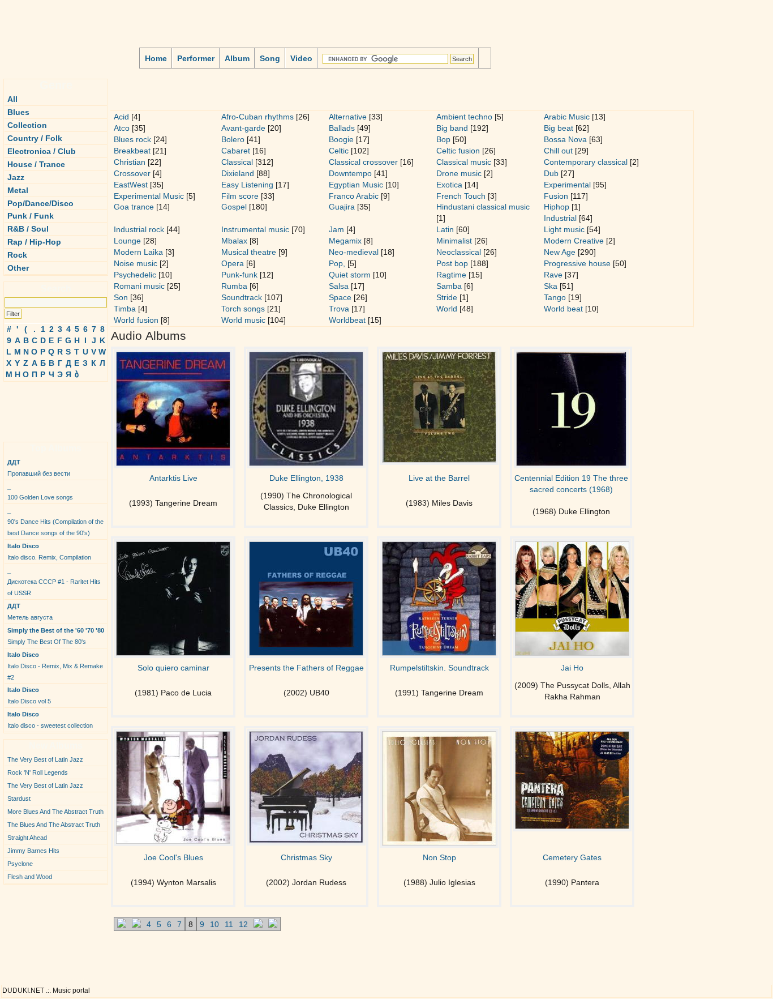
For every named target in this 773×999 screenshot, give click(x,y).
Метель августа (30, 612)
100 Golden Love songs (40, 492)
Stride (446, 297)
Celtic (339, 150)
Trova (339, 308)
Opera (232, 263)
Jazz (15, 177)
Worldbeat (347, 320)
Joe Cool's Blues (173, 857)
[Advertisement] (37, 407)
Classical (237, 161)
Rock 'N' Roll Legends (37, 772)
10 (214, 924)
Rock (17, 254)
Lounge (127, 240)
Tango (555, 297)
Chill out (558, 150)
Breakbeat (132, 150)
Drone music (459, 173)
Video (301, 58)
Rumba (234, 286)
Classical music (463, 161)
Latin (445, 229)
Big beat (558, 128)
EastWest (131, 184)
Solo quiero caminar (173, 667)
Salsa (339, 286)
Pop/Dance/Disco (40, 203)
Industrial (560, 218)
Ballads (342, 128)
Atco (122, 128)
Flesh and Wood (29, 876)
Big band (452, 128)
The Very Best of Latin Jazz (45, 759)
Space (340, 297)
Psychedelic (135, 274)
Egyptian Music (356, 184)
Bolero (232, 139)
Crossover (132, 173)
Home (156, 58)
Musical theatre (248, 252)
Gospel (234, 206)
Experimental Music (149, 195)
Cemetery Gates (572, 857)
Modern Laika (138, 252)
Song (270, 58)
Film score (240, 195)
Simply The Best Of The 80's (55, 636)
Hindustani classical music (483, 206)
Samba (449, 286)
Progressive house (577, 263)
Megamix (345, 240)
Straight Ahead (27, 837)
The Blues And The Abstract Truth (53, 824)
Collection (27, 125)
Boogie (341, 139)
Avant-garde (243, 128)
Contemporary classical (586, 161)
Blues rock (132, 139)
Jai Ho (572, 667)
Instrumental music (255, 229)
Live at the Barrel (439, 478)
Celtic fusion (458, 150)
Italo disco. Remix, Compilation (49, 552)
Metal (17, 190)
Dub (551, 173)
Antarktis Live (173, 478)
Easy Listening (247, 184)
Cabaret (235, 150)
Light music (564, 229)
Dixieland (237, 173)
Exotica (449, 184)
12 (243, 924)
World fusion (136, 320)
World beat (563, 308)
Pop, (337, 263)
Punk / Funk (30, 215)
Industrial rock (139, 229)
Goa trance (134, 206)
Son (121, 297)
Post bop (452, 263)
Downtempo (350, 173)
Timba (125, 308)
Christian (129, 161)
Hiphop (556, 206)
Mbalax (234, 240)
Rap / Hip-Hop (34, 241)
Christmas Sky (306, 857)
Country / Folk (34, 138)
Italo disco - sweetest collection (50, 720)
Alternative (348, 116)
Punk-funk (239, 274)
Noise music (135, 263)
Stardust (19, 798)
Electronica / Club (41, 151)
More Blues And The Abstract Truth (55, 811)
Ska (550, 286)
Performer (195, 58)
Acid (121, 116)
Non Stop (439, 857)
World (446, 308)
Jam (336, 229)
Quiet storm (350, 274)
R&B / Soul (28, 228)
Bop (443, 139)
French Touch (461, 195)
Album (237, 58)
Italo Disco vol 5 (29, 695)
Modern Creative (574, 240)
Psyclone (20, 863)
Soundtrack (241, 297)
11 (229, 924)
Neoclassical (458, 252)
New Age (560, 252)
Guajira (342, 206)
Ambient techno (464, 116)
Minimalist (454, 240)
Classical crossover (363, 161)
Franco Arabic (354, 195)
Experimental (567, 184)
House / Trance (36, 164)
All (12, 99)
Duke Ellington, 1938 (306, 478)
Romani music (139, 286)
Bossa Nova (565, 139)
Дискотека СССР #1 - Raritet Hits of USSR (54, 581)
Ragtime (451, 274)
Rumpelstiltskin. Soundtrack (439, 667)
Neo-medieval (354, 252)
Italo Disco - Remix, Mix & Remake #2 (55, 666)
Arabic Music (567, 116)
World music (243, 320)
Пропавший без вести (38, 468)
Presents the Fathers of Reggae (306, 667)
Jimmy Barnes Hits (33, 850)
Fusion (556, 195)
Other (18, 267)
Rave (553, 274)
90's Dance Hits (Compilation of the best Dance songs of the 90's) (55, 521)
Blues (18, 112)
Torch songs (243, 308)
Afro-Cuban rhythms (257, 116)
